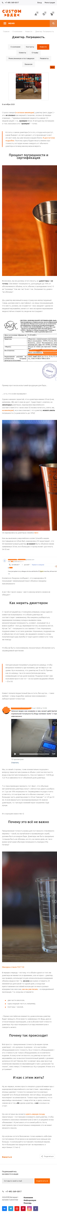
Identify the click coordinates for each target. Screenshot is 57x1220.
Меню (11, 23)
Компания (28, 1197)
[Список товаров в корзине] (53, 15)
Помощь (28, 1203)
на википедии (7, 410)
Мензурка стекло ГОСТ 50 (13, 967)
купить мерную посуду (35, 1114)
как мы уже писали (30, 989)
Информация (30, 1200)
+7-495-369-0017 (12, 2)
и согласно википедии (25, 112)
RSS (52, 67)
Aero (36, 533)
